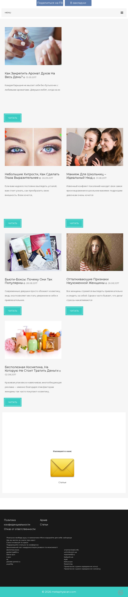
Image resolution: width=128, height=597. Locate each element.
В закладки (78, 2)
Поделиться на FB (50, 2)
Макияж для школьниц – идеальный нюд (86, 176)
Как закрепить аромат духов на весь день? (30, 75)
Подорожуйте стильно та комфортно (22, 545)
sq (7, 559)
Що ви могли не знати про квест (20, 540)
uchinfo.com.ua (70, 552)
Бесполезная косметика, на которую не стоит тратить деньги (31, 368)
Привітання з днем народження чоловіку (82, 569)
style (66, 559)
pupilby (9, 564)
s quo (8, 557)
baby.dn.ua (68, 557)
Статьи (62, 482)
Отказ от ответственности (20, 529)
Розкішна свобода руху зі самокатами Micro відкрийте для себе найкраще (39, 538)
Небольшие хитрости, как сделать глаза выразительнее (32, 176)
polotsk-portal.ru (13, 562)
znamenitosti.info (71, 550)
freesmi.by (68, 564)
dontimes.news (12, 550)
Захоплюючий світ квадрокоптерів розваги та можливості (32, 547)
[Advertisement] (31, 102)
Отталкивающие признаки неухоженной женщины (87, 281)
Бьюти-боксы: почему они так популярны (28, 281)
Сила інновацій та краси (17, 542)
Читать (12, 118)
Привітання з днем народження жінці (81, 566)
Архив (43, 520)
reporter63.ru (69, 554)
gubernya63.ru (12, 552)
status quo (10, 554)
